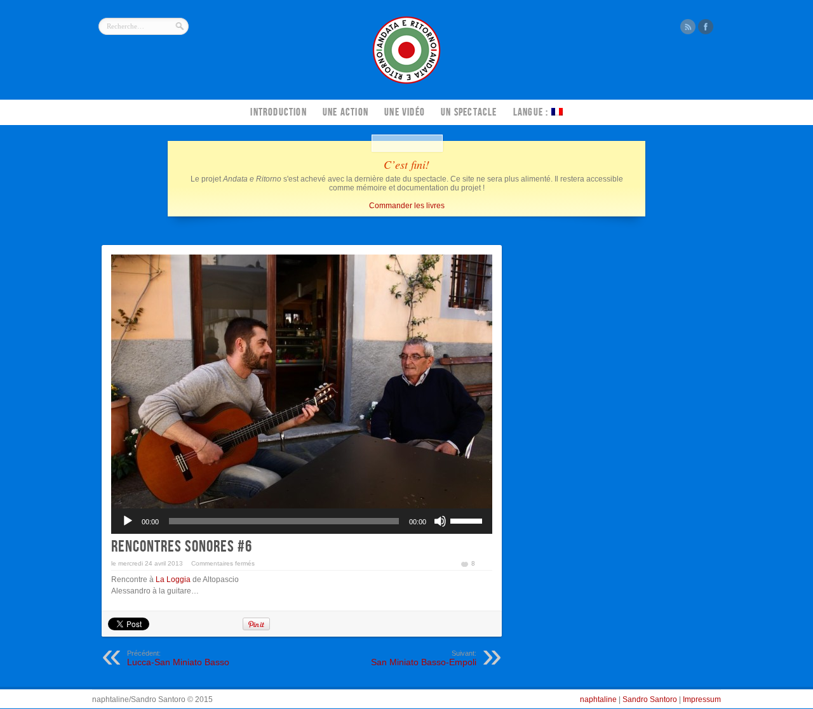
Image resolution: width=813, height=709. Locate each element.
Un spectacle (469, 112)
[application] (301, 521)
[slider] (468, 519)
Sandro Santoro (649, 699)
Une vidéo (404, 112)
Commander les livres (407, 205)
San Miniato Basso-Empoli (423, 658)
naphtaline (598, 699)
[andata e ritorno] (406, 82)
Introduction (278, 112)
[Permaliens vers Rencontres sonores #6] (301, 381)
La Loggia (173, 579)
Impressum (702, 699)
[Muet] (440, 521)
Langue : (532, 112)
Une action (345, 112)
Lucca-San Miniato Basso (178, 658)
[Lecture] (127, 521)
